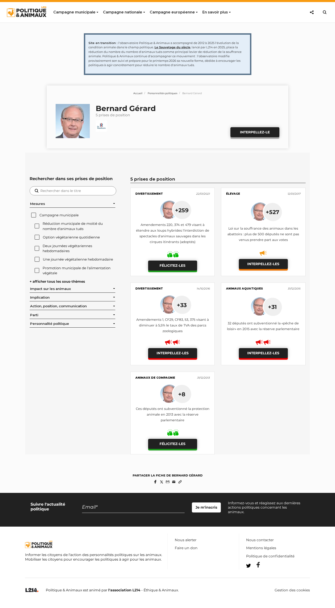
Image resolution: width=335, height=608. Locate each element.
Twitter (255, 574)
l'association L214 (124, 590)
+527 (272, 212)
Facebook (255, 565)
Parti (34, 315)
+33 (182, 305)
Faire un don (186, 548)
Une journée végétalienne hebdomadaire (78, 259)
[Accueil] (26, 21)
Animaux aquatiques (244, 288)
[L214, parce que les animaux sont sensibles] (32, 590)
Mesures (37, 204)
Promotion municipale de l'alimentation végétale (77, 270)
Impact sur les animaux (50, 289)
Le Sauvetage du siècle (172, 47)
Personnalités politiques (162, 93)
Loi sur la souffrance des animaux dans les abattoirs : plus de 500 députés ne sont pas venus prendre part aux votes (263, 234)
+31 (272, 306)
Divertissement (149, 193)
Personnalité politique (49, 324)
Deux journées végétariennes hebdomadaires (67, 248)
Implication (40, 297)
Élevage (233, 193)
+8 (181, 394)
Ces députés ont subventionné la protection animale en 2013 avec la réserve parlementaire (172, 414)
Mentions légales (261, 548)
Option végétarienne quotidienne (71, 237)
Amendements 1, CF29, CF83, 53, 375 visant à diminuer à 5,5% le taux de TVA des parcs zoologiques (172, 325)
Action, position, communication (58, 306)
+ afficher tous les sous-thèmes (57, 281)
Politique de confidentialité (270, 556)
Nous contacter (260, 540)
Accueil (137, 93)
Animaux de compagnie (155, 377)
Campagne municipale (59, 215)
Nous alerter (185, 540)
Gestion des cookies (292, 590)
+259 (182, 210)
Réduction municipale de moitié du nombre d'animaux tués (73, 226)
